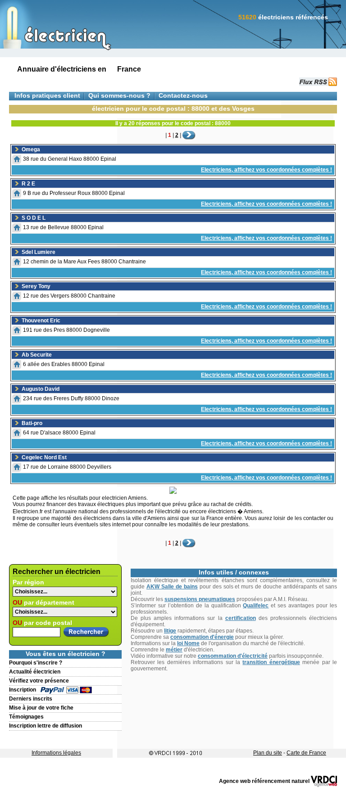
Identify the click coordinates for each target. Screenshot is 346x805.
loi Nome (188, 643)
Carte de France (306, 753)
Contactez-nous (183, 95)
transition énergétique (271, 662)
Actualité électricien (34, 672)
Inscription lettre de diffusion (45, 726)
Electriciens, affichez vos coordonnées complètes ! (266, 170)
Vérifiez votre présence (39, 681)
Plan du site (267, 753)
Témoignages (26, 717)
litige (170, 631)
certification (240, 618)
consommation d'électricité (233, 656)
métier (174, 650)
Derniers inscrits (30, 699)
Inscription (22, 690)
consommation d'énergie (202, 637)
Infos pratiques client (47, 95)
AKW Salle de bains (172, 586)
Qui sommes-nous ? (119, 95)
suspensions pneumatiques (199, 599)
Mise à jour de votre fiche (41, 708)
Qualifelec (256, 605)
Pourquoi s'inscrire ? (35, 663)
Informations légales (56, 753)
